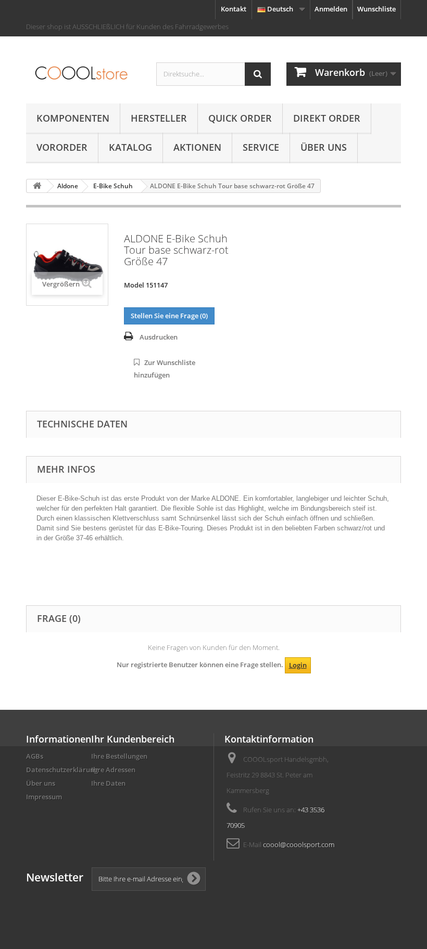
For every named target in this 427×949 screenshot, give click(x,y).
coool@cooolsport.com (298, 844)
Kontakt (233, 9)
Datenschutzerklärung (62, 769)
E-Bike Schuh (113, 185)
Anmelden (331, 9)
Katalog (130, 147)
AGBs (34, 756)
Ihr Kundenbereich (132, 739)
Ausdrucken (159, 337)
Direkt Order (326, 118)
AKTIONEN (197, 147)
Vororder (61, 147)
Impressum (44, 796)
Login (298, 665)
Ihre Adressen (113, 769)
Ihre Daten (108, 783)
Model (134, 285)
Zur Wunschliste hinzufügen (164, 369)
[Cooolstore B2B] (83, 73)
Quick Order (240, 118)
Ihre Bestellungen (119, 756)
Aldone (67, 185)
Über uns (323, 147)
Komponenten (72, 118)
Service (261, 147)
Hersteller (159, 118)
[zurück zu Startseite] (37, 185)
